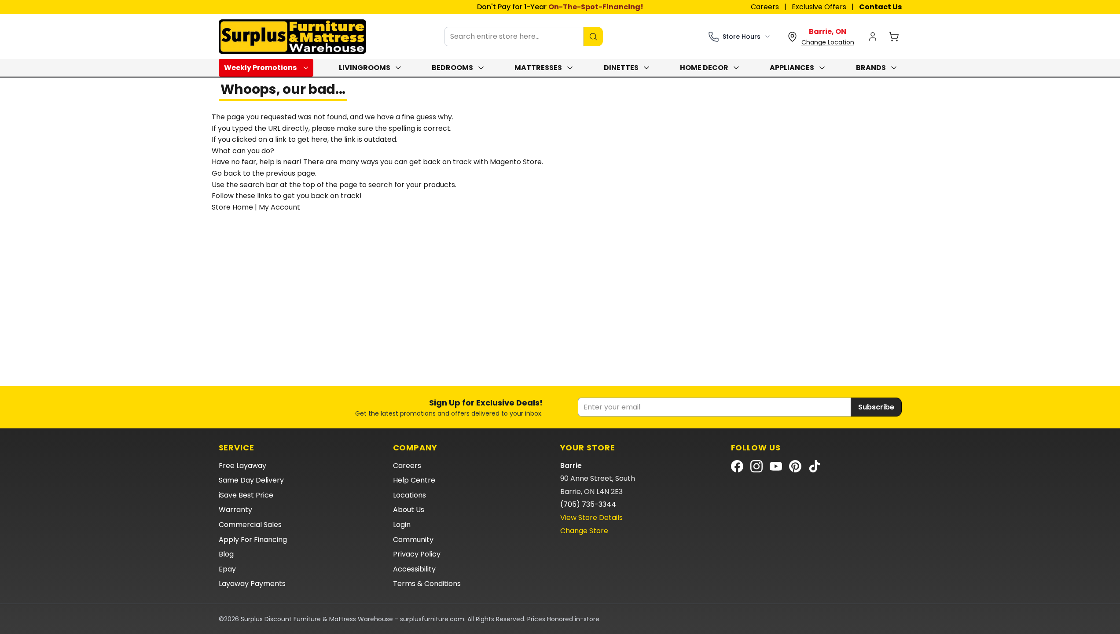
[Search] (593, 36)
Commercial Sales (250, 525)
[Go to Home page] (292, 36)
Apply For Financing (253, 539)
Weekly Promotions (260, 68)
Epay (227, 569)
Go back (226, 173)
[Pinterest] (795, 466)
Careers (765, 7)
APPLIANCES (792, 68)
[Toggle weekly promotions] (307, 67)
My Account (279, 207)
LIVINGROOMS (364, 68)
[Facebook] (737, 466)
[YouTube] (776, 466)
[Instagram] (756, 466)
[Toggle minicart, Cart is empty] (894, 36)
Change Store (584, 531)
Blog (226, 554)
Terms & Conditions (427, 584)
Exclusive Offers (819, 7)
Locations (409, 495)
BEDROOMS (452, 68)
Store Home (232, 207)
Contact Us (880, 7)
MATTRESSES (538, 68)
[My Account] (873, 36)
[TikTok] (814, 466)
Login (402, 525)
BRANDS (871, 68)
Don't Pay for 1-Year (560, 7)
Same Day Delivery (251, 480)
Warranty (235, 510)
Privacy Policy (417, 554)
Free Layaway (242, 466)
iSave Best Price (246, 495)
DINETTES (621, 68)
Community (413, 539)
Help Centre (414, 480)
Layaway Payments (252, 584)
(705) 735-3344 (588, 504)
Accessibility (414, 569)
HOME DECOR (704, 68)
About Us (408, 510)
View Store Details (591, 517)
